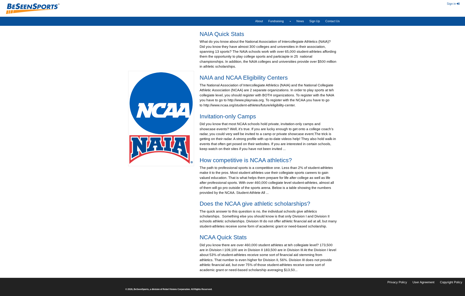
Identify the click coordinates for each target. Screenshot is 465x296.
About (259, 21)
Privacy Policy (397, 282)
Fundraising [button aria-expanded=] (276, 21)
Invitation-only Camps (228, 116)
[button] (290, 21)
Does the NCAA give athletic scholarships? (255, 203)
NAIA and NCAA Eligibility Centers (244, 77)
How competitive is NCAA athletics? (246, 160)
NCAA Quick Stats (223, 237)
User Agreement (423, 282)
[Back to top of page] (452, 284)
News (300, 21)
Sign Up (314, 21)
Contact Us (332, 21)
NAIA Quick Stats (222, 34)
